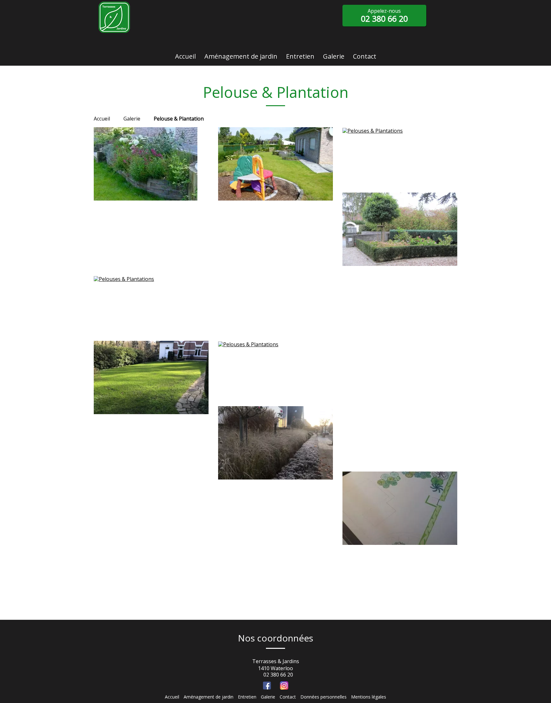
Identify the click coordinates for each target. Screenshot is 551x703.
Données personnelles (323, 697)
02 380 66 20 (278, 674)
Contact (288, 697)
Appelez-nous (384, 15)
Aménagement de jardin (208, 697)
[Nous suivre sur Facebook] (267, 685)
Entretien (247, 697)
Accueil (102, 118)
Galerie (268, 697)
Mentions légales (368, 697)
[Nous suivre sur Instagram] (284, 685)
